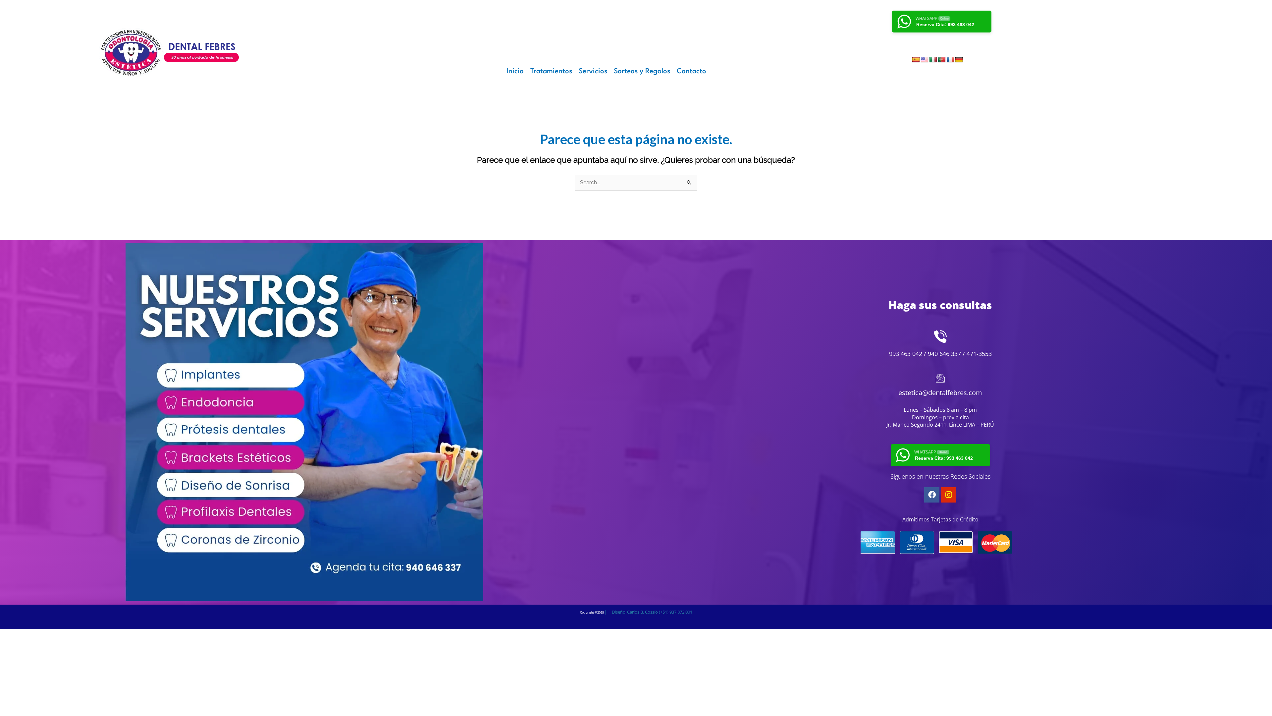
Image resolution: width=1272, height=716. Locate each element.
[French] (950, 59)
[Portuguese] (942, 59)
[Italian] (933, 59)
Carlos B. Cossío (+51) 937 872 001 (659, 612)
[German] (959, 59)
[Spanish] (916, 59)
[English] (924, 59)
